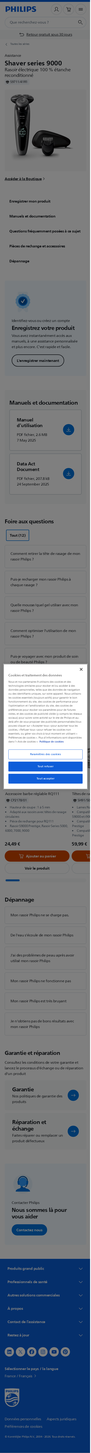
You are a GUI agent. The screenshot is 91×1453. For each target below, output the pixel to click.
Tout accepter (43, 778)
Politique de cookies (64, 741)
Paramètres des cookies (43, 754)
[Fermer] (79, 669)
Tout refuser (44, 766)
